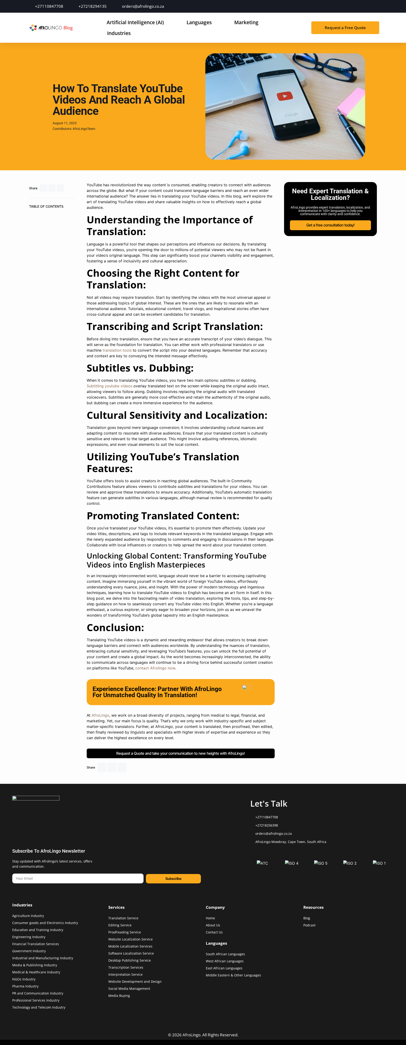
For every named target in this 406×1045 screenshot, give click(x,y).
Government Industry (29, 951)
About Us (213, 925)
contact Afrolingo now (155, 668)
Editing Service (120, 925)
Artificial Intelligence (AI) (135, 22)
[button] (43, 188)
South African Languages (225, 954)
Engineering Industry (28, 937)
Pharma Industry (25, 986)
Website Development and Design (135, 981)
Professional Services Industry (35, 1000)
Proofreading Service (124, 932)
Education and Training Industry (37, 930)
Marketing (246, 22)
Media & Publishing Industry (34, 965)
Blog (68, 28)
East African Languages (224, 968)
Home (210, 918)
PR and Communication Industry (37, 993)
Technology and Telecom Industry (38, 1007)
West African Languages (225, 961)
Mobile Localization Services (130, 946)
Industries (119, 33)
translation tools (117, 350)
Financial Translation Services (35, 944)
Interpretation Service (125, 974)
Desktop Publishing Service (129, 960)
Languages (199, 22)
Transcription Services (125, 967)
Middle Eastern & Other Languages (233, 975)
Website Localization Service (130, 939)
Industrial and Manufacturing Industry (42, 958)
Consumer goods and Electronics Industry (45, 923)
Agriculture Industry (28, 915)
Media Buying (119, 995)
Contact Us (214, 932)
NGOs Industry (23, 979)
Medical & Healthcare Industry (36, 972)
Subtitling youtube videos (109, 386)
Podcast (309, 925)
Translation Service (123, 918)
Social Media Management (129, 988)
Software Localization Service (131, 953)
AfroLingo (99, 715)
